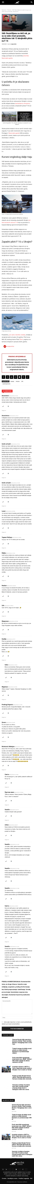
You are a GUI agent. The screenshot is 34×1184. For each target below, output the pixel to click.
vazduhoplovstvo (6, 383)
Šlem (21, 339)
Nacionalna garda (14, 133)
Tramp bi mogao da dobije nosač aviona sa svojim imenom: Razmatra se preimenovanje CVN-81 (22, 1051)
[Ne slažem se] (8, 406)
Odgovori (4, 410)
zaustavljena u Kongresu (22, 103)
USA (22, 381)
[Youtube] (19, 1169)
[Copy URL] (27, 377)
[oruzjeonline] (17, 2)
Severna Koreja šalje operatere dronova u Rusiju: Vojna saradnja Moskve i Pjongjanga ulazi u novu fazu (22, 1042)
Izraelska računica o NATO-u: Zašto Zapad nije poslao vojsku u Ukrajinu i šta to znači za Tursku (22, 1068)
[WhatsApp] (11, 377)
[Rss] (9, 1169)
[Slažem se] (3, 406)
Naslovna (4, 10)
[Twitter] (3, 1169)
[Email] (15, 377)
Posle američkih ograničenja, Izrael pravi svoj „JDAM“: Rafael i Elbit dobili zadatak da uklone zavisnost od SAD (22, 1060)
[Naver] (13, 1169)
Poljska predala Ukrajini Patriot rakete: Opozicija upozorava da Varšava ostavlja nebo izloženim (21, 1077)
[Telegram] (19, 377)
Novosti (9, 10)
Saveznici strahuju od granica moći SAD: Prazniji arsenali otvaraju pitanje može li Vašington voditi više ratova (21, 1087)
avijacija (12, 381)
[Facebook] (3, 377)
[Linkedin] (6, 1169)
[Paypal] (26, 1169)
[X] (7, 377)
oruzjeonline (13, 44)
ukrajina (18, 381)
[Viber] (23, 377)
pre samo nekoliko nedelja (17, 335)
